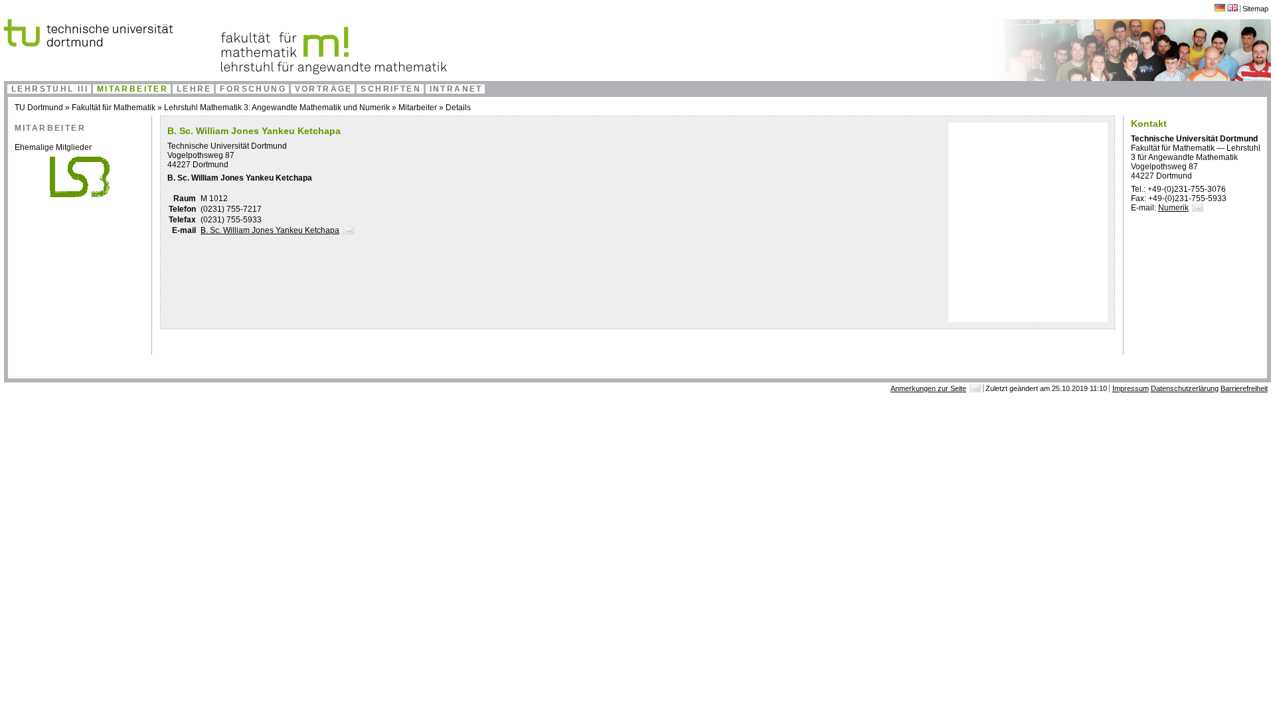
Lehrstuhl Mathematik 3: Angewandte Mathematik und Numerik (277, 107)
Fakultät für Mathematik (113, 107)
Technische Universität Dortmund (227, 146)
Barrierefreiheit (1244, 388)
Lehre (194, 89)
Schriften (391, 89)
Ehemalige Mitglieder (53, 147)
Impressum (1130, 388)
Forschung (253, 89)
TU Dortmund (39, 107)
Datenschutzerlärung (1185, 388)
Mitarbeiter (132, 89)
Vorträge (324, 89)
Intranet (456, 89)
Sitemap (1255, 9)
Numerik (1173, 207)
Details (458, 107)
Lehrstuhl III (49, 89)
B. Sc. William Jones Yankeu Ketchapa (270, 230)
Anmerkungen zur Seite (928, 388)
